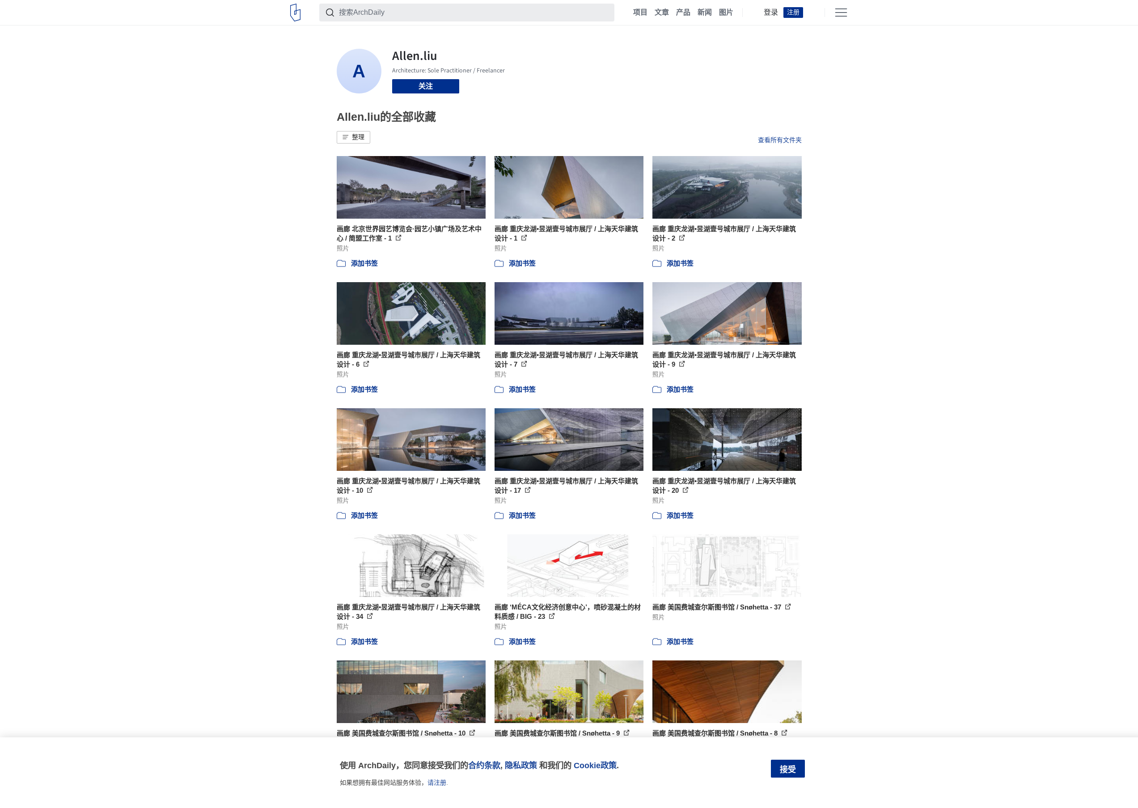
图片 (726, 12)
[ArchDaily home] (295, 12)
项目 (640, 12)
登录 (771, 12)
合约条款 (484, 765)
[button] (353, 137)
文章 (662, 12)
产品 (683, 12)
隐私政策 (521, 765)
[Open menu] (841, 12)
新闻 (705, 12)
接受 (788, 769)
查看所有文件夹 (780, 140)
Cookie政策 (595, 765)
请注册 (436, 782)
